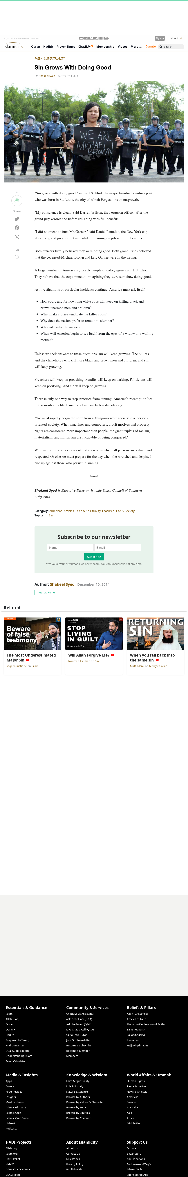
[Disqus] (94, 941)
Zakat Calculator (16, 1061)
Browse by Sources (78, 1112)
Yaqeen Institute (17, 666)
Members (72, 1056)
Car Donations (136, 1159)
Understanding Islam (19, 1056)
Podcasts (11, 1128)
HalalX (10, 1164)
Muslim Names (15, 1102)
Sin (51, 515)
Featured (108, 511)
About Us (72, 1148)
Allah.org (11, 1148)
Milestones (73, 1159)
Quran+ (10, 1029)
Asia (129, 1112)
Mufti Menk (137, 666)
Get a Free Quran (76, 1035)
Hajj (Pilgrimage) (137, 1045)
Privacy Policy (74, 1164)
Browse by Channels (78, 1118)
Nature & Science (77, 1091)
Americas (55, 511)
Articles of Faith (136, 1019)
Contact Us (73, 1153)
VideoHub (12, 1123)
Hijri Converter (15, 1045)
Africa (130, 1118)
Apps (9, 1081)
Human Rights (136, 1081)
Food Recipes (14, 1091)
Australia (132, 1107)
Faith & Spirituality (50, 58)
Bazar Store (134, 1153)
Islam (35, 666)
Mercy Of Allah (158, 666)
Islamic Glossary (16, 1107)
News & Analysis (137, 1091)
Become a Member (78, 1050)
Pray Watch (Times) (17, 1040)
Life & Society (125, 511)
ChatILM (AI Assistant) (79, 1013)
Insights (11, 1097)
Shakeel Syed (62, 584)
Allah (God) (12, 1019)
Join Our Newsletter (78, 1040)
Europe (131, 1102)
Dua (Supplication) (17, 1050)
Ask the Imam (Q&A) (78, 1024)
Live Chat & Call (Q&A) (80, 1029)
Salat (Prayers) (135, 1029)
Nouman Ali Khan (79, 661)
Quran (10, 1024)
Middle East (134, 1123)
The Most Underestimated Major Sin (157, 1171)
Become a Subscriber (79, 1045)
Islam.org (12, 1153)
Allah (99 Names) (137, 1013)
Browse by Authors (78, 1097)
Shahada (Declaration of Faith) (145, 1024)
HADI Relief (13, 1159)
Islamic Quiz (13, 1112)
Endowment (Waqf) (139, 1164)
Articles (69, 511)
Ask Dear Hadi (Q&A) (79, 1019)
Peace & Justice (136, 1086)
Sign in (160, 38)
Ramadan (133, 1040)
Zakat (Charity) (136, 1035)
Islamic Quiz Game (17, 1118)
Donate (131, 1148)
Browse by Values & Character (85, 1102)
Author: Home (46, 592)
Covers (10, 1086)
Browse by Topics (77, 1107)
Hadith (10, 1035)
